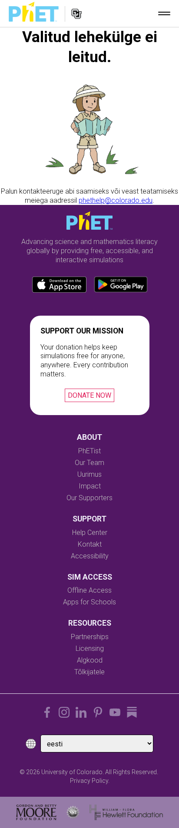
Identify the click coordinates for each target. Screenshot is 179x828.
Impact (90, 486)
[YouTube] (115, 712)
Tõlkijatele (89, 672)
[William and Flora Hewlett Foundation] (126, 812)
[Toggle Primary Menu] (164, 13)
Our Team (89, 463)
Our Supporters (89, 498)
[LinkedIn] (81, 712)
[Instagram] (64, 712)
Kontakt (90, 544)
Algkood (90, 660)
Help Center (89, 532)
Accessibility (90, 556)
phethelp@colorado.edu (115, 200)
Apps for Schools (89, 602)
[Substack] (132, 712)
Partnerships (90, 637)
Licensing (90, 648)
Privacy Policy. (89, 780)
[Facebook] (47, 712)
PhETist (89, 451)
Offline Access (89, 590)
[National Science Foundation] (73, 812)
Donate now (89, 395)
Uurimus (89, 474)
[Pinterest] (98, 712)
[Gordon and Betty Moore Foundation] (36, 812)
